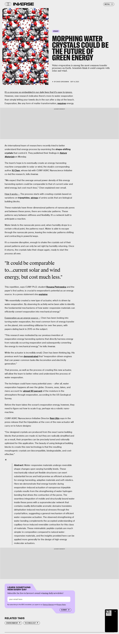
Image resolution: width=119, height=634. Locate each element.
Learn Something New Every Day (19, 588)
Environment (12, 623)
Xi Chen (16, 170)
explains (43, 294)
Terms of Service (48, 605)
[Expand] (107, 611)
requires (61, 103)
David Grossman (62, 82)
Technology (30, 623)
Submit (64, 610)
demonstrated (31, 356)
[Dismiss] (115, 611)
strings (34, 197)
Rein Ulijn (54, 418)
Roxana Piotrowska (56, 286)
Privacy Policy (61, 605)
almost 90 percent (32, 391)
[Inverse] (23, 4)
